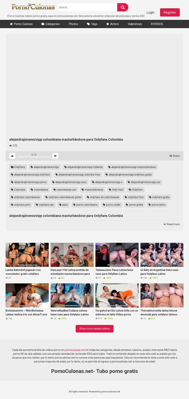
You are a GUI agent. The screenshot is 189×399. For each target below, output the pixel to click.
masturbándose (93, 189)
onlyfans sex (46, 204)
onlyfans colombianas (27, 197)
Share (176, 155)
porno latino (158, 204)
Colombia (19, 189)
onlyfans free (135, 197)
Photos (73, 24)
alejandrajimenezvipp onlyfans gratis (130, 174)
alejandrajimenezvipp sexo (71, 182)
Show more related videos (94, 328)
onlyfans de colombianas (104, 197)
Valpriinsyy (135, 24)
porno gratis (135, 204)
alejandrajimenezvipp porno (30, 182)
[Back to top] (177, 388)
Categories (53, 24)
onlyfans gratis (161, 197)
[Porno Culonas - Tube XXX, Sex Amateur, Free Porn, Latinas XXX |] (33, 7)
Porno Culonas (23, 24)
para (65, 204)
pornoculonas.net (74, 349)
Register (170, 12)
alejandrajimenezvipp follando (85, 167)
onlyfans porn (22, 204)
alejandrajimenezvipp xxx (145, 182)
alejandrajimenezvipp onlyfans (32, 174)
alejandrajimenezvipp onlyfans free (79, 174)
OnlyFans (19, 167)
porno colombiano (86, 204)
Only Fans (117, 189)
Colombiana (40, 189)
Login (150, 12)
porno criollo (113, 204)
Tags (94, 24)
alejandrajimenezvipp (46, 167)
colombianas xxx (66, 189)
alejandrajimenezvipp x (108, 182)
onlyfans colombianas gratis (64, 197)
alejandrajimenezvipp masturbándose (133, 167)
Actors (114, 24)
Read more (173, 224)
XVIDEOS (157, 24)
